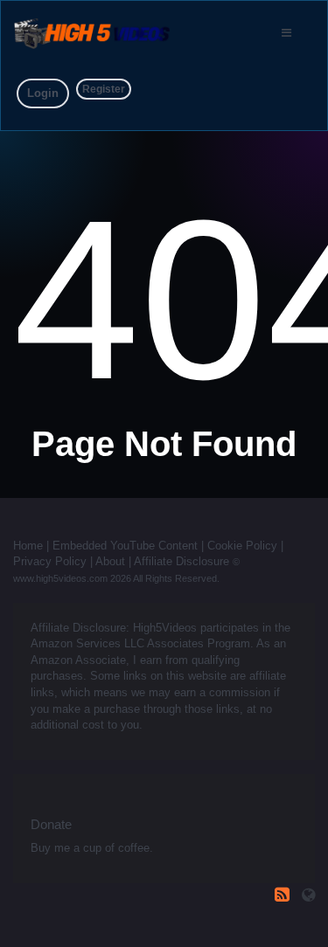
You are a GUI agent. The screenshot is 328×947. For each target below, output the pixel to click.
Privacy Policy (50, 561)
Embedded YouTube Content (125, 545)
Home (28, 545)
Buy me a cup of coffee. (92, 847)
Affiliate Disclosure (181, 561)
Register (103, 89)
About (110, 561)
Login (43, 93)
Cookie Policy (242, 545)
